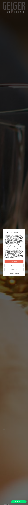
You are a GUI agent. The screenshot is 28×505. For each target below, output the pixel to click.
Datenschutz (11, 273)
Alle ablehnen (14, 265)
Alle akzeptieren (14, 261)
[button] (19, 501)
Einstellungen (14, 269)
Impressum (17, 273)
